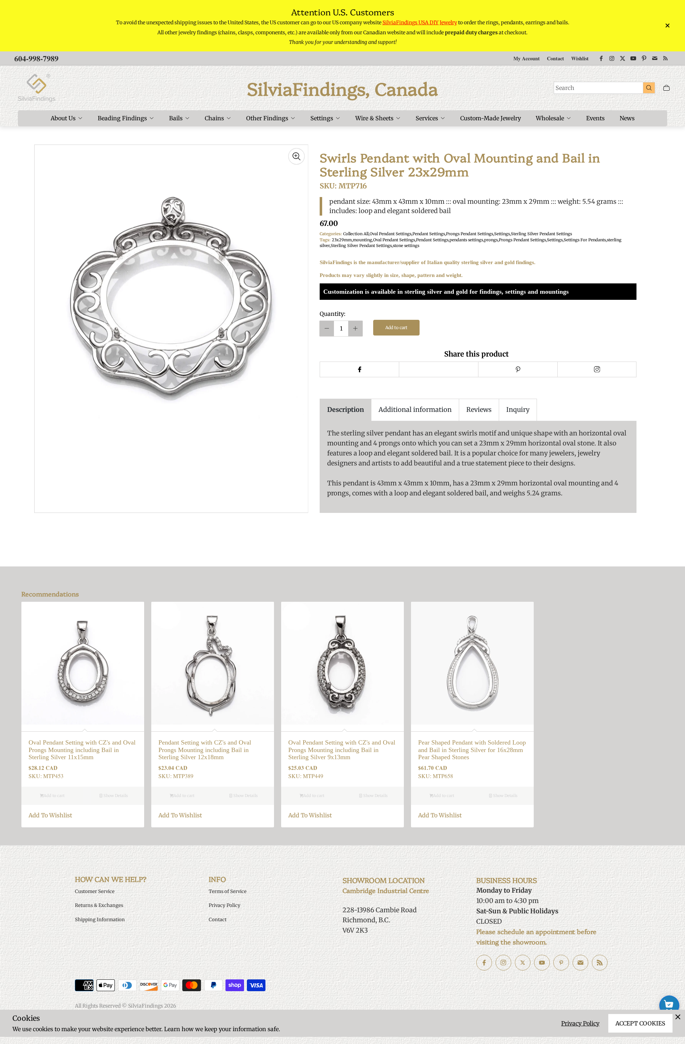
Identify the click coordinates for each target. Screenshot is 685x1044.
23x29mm (342, 239)
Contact (555, 58)
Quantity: (332, 314)
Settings (502, 233)
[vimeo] (517, 369)
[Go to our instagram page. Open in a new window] (503, 962)
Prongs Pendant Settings (469, 233)
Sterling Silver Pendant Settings (541, 233)
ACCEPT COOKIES (640, 1023)
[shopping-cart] (669, 1005)
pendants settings (466, 239)
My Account (526, 58)
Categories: (331, 233)
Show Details (115, 795)
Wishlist (580, 58)
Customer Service (95, 891)
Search (564, 88)
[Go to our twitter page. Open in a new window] (523, 962)
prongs (491, 239)
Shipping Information (100, 920)
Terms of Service (228, 891)
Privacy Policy (580, 1023)
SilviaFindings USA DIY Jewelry (419, 22)
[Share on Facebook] (359, 369)
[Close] (678, 1017)
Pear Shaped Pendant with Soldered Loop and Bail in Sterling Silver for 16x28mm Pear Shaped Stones (472, 750)
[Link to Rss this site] (665, 58)
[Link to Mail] (654, 58)
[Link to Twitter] (622, 58)
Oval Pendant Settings (390, 233)
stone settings (406, 245)
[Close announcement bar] (667, 25)
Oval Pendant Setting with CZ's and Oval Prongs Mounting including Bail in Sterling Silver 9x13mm (341, 750)
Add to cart (396, 327)
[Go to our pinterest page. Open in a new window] (561, 962)
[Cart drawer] (666, 88)
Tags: (325, 239)
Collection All (356, 233)
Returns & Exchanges (99, 905)
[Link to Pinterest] (644, 58)
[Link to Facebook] (601, 58)
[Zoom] (296, 156)
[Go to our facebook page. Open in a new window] (484, 962)
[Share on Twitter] (438, 369)
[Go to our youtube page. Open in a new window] (542, 962)
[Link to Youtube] (633, 58)
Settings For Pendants (585, 239)
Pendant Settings (428, 233)
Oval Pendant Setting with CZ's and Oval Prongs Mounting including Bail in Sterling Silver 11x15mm (82, 750)
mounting (362, 239)
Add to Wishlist (50, 815)
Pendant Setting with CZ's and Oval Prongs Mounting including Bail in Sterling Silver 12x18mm (204, 750)
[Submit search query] (649, 87)
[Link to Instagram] (612, 58)
